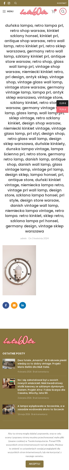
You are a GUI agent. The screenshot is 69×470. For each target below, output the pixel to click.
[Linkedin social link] (22, 305)
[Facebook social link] (5, 3)
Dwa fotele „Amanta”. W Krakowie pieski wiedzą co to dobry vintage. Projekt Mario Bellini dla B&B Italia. (42, 363)
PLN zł (61, 109)
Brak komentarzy (41, 371)
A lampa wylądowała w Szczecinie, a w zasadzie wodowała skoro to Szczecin (41, 407)
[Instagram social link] (9, 3)
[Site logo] (34, 11)
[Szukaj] (63, 11)
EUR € (61, 103)
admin (23, 238)
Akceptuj (34, 463)
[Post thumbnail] (9, 366)
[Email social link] (14, 305)
